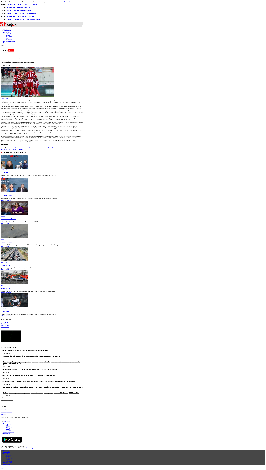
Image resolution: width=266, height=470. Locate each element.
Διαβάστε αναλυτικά (6, 177)
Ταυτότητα (3, 414)
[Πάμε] (19, 58)
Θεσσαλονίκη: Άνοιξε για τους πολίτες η (20, 16)
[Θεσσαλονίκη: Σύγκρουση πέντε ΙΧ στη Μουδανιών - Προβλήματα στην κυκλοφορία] (14, 260)
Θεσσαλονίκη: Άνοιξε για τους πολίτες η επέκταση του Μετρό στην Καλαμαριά (30, 375)
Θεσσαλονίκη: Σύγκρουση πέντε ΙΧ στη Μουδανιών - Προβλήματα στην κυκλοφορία (31, 356)
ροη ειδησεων (7, 453)
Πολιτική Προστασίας (6, 412)
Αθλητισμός (4, 308)
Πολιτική (3, 216)
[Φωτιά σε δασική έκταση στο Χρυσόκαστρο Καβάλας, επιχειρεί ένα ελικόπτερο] (14, 237)
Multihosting (29, 448)
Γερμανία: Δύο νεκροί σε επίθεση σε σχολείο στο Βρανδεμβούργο (25, 350)
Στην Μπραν (5, 311)
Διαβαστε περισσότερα (7, 400)
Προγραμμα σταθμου (8, 432)
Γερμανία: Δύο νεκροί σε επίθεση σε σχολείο (22, 4)
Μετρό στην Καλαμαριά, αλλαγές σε (19, 10)
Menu (2, 45)
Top (2, 468)
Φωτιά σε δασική (6, 242)
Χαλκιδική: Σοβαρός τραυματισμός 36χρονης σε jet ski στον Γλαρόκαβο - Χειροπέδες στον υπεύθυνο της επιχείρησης (43, 387)
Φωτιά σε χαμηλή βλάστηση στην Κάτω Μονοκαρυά (24, 19)
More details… (67, 2)
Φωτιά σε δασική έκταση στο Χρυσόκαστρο (21, 13)
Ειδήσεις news (4, 98)
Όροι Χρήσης (4, 409)
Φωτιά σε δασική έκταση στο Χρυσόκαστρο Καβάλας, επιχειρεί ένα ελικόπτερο (30, 369)
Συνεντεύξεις (4, 193)
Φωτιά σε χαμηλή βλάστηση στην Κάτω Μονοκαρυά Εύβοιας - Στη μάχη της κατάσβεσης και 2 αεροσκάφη (39, 381)
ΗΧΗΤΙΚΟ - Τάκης (6, 196)
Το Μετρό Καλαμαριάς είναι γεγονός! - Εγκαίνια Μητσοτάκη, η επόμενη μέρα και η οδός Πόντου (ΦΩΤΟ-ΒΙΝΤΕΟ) (41, 393)
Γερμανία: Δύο (5, 288)
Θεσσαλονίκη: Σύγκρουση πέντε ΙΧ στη (20, 7)
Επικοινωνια (6, 433)
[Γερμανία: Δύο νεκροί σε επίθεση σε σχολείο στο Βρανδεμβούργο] (14, 283)
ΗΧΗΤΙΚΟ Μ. (5, 173)
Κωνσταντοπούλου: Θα (8, 219)
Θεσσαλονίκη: (5, 265)
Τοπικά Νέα (4, 262)
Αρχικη (5, 420)
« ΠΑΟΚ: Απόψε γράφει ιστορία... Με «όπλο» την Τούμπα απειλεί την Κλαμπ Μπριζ (33, 148)
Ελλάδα (2, 239)
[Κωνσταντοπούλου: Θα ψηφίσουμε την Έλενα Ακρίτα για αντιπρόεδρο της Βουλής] (14, 214)
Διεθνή (2, 285)
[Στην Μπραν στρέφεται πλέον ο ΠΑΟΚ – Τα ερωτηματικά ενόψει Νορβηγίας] (14, 307)
